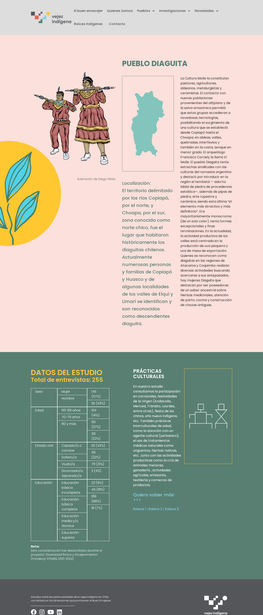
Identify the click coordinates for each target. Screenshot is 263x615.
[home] (51, 17)
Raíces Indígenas (88, 24)
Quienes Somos (120, 10)
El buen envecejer (88, 10)
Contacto (117, 24)
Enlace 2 (155, 509)
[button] (145, 10)
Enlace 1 (139, 509)
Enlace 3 (172, 509)
